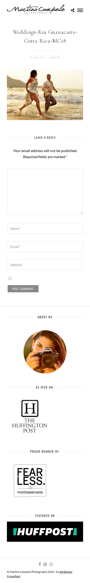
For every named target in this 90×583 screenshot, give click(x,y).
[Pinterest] (45, 564)
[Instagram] (51, 564)
